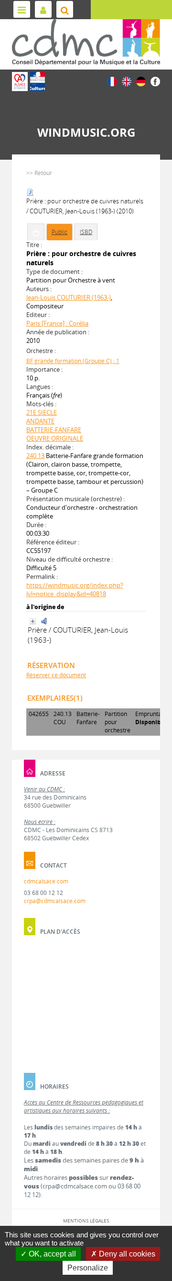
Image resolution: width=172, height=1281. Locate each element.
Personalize (87, 1268)
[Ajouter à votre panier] (36, 232)
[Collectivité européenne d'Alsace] (20, 81)
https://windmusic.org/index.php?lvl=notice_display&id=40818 (74, 589)
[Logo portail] (86, 42)
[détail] (33, 621)
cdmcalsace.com (46, 881)
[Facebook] (155, 81)
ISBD (86, 232)
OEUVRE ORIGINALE (54, 438)
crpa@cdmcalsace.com (55, 901)
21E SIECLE (41, 412)
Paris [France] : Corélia (57, 323)
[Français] (112, 81)
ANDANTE (40, 421)
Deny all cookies (126, 1254)
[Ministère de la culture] (37, 81)
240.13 (35, 455)
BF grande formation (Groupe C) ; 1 (72, 361)
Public (59, 232)
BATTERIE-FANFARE (53, 429)
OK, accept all (51, 1254)
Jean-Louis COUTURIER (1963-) (68, 297)
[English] (126, 81)
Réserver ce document (56, 675)
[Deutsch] (141, 81)
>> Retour (39, 173)
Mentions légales (86, 1220)
